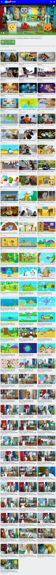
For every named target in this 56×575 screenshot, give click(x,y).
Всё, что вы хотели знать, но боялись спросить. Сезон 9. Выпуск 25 (28, 432)
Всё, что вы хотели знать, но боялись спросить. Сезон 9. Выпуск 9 (46, 510)
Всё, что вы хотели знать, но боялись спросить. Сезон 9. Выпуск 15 (46, 479)
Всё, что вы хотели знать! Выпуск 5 (46, 264)
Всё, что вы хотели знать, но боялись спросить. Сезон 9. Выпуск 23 (9, 448)
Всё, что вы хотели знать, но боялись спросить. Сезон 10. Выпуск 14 (26, 355)
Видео (2, 36)
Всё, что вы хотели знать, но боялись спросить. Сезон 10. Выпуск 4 (44, 401)
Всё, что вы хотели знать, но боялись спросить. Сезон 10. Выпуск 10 (44, 371)
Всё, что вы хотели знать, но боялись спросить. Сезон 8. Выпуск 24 (9, 571)
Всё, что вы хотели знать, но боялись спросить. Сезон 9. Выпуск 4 (28, 540)
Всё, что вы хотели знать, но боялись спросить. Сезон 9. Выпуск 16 (28, 479)
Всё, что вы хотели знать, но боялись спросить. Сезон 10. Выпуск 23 (26, 309)
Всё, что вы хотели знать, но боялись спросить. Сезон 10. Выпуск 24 (8, 309)
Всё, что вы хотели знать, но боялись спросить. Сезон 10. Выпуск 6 (8, 401)
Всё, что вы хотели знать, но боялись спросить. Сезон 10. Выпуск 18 (8, 340)
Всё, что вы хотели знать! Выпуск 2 (46, 278)
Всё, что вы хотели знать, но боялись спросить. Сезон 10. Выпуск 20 (26, 324)
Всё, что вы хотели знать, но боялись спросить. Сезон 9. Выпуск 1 (28, 556)
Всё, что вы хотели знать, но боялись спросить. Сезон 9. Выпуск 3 (46, 540)
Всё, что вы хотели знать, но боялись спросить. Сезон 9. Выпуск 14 (9, 494)
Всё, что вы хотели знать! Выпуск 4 (9, 278)
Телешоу (7, 36)
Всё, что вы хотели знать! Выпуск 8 (46, 248)
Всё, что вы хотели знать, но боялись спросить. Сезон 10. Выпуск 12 (8, 371)
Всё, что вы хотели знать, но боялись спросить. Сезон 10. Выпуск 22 (44, 309)
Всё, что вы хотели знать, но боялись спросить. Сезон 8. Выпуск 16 (26, 36)
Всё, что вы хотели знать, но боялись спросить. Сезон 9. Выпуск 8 (9, 525)
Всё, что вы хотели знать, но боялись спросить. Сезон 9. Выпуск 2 (9, 556)
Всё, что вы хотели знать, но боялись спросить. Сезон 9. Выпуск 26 (9, 432)
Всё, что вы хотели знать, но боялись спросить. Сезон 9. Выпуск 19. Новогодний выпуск (28, 463)
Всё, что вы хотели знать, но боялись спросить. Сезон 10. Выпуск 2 (26, 417)
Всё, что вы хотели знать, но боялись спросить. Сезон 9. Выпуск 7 (28, 525)
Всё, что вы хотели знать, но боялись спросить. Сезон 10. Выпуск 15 (8, 355)
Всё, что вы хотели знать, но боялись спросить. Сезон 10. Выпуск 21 (8, 324)
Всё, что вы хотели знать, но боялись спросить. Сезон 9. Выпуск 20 (9, 463)
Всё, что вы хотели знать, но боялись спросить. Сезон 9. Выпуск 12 (46, 494)
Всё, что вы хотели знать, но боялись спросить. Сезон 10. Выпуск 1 (44, 417)
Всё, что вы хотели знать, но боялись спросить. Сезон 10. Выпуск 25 (44, 293)
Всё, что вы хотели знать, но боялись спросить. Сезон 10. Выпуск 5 (26, 401)
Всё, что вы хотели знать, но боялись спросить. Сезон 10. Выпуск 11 (26, 371)
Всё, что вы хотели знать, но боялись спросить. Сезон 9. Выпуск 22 (28, 448)
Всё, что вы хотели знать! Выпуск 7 (9, 264)
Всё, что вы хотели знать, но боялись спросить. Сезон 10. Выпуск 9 (8, 386)
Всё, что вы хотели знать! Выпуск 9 (28, 248)
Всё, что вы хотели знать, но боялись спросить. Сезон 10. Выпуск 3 (8, 417)
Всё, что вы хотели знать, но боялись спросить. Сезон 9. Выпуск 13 (28, 494)
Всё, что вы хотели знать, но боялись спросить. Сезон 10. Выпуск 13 (44, 355)
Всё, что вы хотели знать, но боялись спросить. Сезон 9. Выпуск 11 (9, 510)
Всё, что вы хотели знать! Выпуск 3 (28, 278)
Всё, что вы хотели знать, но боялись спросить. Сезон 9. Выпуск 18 (46, 463)
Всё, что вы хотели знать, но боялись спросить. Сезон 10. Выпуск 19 (44, 324)
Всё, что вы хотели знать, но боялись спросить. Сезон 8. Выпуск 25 (46, 556)
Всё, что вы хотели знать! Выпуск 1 (9, 292)
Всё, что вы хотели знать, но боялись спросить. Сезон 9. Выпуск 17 (9, 479)
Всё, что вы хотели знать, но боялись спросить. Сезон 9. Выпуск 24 (46, 432)
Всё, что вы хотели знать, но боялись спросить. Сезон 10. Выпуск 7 (44, 386)
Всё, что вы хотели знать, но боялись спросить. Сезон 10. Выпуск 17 (26, 340)
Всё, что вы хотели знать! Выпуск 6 (28, 264)
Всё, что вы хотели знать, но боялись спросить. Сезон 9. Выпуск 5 (9, 540)
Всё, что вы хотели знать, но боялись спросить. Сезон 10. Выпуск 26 (26, 293)
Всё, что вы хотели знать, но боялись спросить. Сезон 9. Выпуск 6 (46, 525)
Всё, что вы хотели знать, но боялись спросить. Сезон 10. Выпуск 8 (26, 386)
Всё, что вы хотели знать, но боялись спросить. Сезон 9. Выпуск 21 (46, 448)
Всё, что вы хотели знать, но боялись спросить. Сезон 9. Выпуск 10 (28, 510)
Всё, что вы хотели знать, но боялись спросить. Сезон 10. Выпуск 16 (44, 340)
